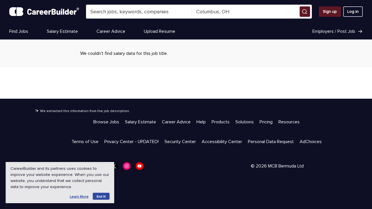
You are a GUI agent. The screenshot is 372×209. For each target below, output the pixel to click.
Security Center (180, 142)
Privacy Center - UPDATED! (131, 142)
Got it (101, 196)
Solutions (244, 122)
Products (221, 122)
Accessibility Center (222, 142)
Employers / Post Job (333, 31)
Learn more (79, 196)
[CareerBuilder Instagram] (128, 167)
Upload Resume (159, 31)
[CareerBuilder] (44, 11)
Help (201, 122)
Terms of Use (85, 142)
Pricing (266, 122)
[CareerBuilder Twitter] (115, 167)
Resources (289, 122)
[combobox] (139, 12)
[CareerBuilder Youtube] (141, 167)
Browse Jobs (106, 122)
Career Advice (110, 31)
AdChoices (311, 142)
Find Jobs (18, 31)
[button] (305, 11)
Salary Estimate (62, 31)
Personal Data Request (271, 142)
